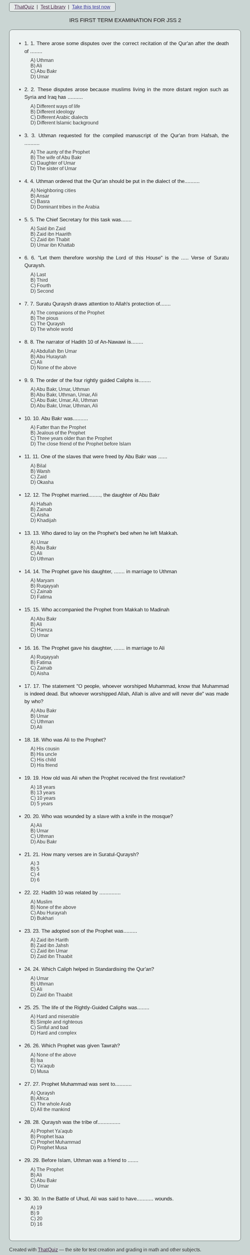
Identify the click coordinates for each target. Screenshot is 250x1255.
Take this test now (91, 6)
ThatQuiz (24, 6)
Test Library (53, 6)
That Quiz (48, 1249)
